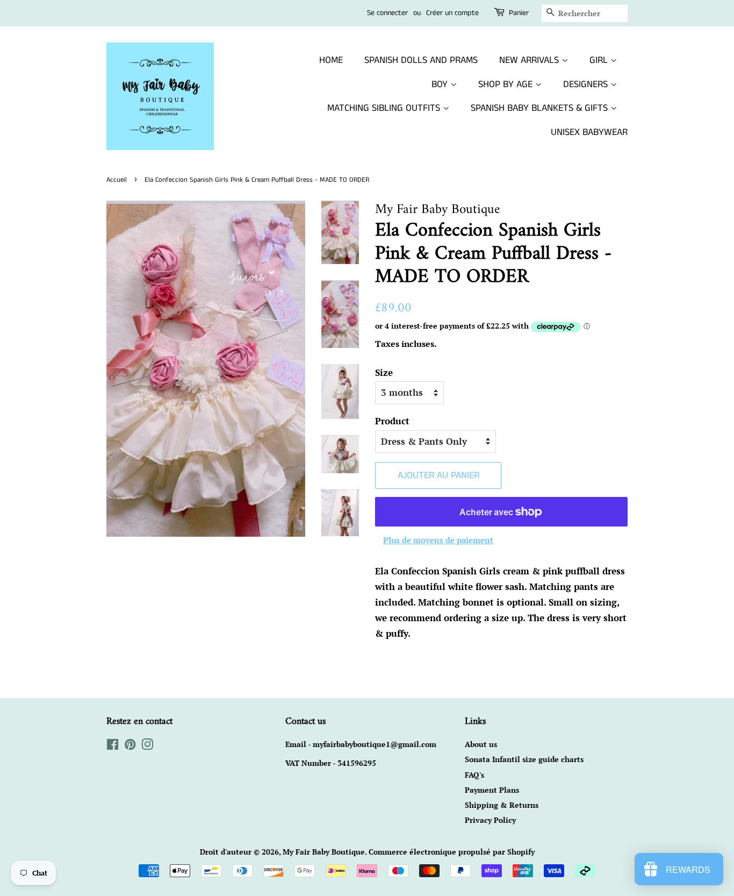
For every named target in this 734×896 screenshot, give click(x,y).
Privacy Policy (490, 820)
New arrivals (530, 60)
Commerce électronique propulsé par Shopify (452, 852)
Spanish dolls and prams (421, 60)
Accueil (116, 179)
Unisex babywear (589, 132)
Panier (519, 13)
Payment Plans (492, 790)
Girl (599, 60)
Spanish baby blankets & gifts (540, 108)
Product (392, 421)
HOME (331, 60)
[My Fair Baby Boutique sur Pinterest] (130, 746)
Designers (586, 84)
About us (481, 744)
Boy (440, 84)
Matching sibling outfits (385, 108)
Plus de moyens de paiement (438, 540)
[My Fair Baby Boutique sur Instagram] (147, 746)
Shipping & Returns (501, 805)
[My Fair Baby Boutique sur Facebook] (112, 746)
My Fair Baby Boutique (324, 852)
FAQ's (474, 775)
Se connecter (387, 13)
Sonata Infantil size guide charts (524, 759)
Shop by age (506, 84)
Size (384, 372)
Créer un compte (452, 13)
